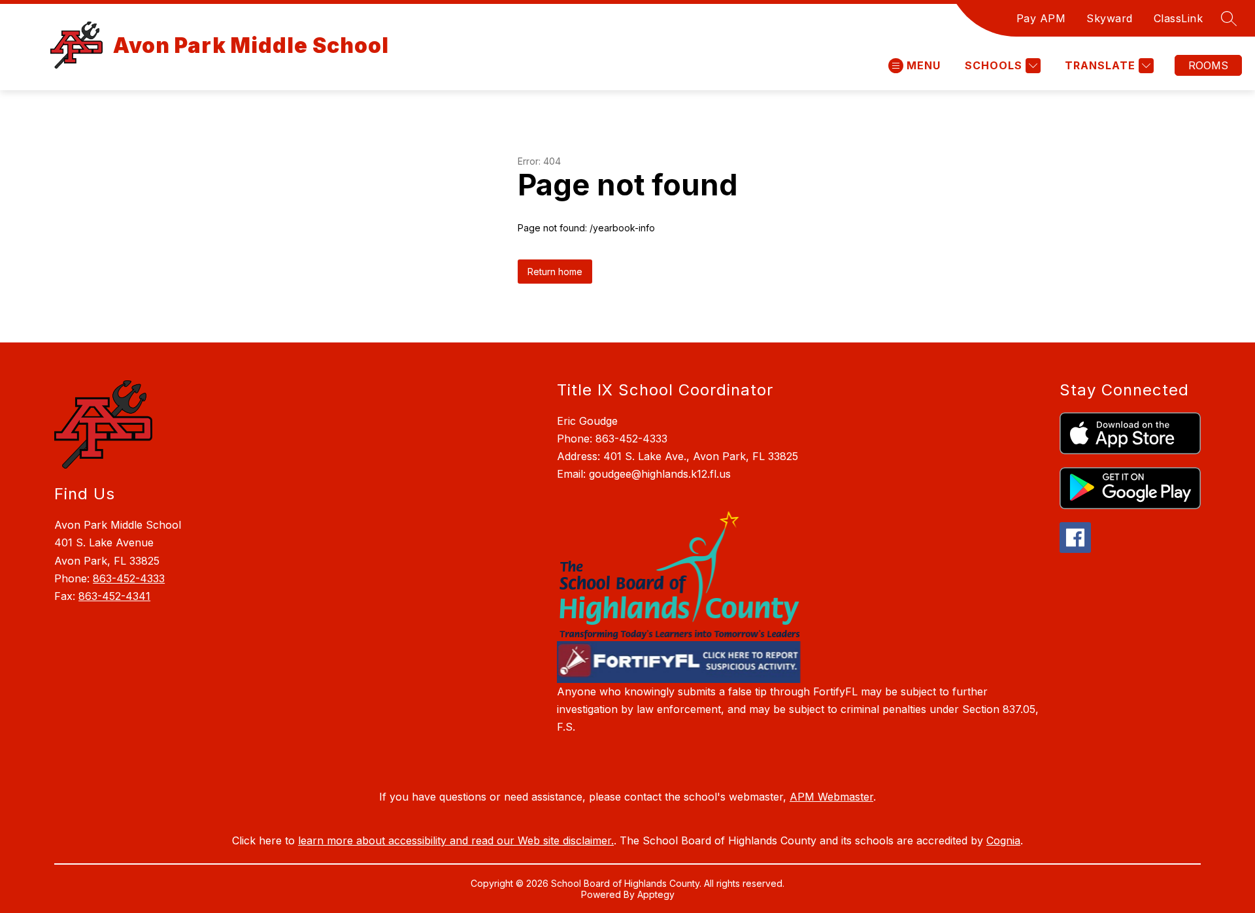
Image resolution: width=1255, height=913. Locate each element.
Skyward (1109, 18)
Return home (554, 271)
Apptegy (656, 894)
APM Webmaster (831, 796)
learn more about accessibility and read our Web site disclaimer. (456, 840)
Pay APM (1041, 18)
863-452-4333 (129, 578)
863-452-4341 (114, 596)
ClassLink (1178, 18)
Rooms (1208, 65)
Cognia (1003, 840)
